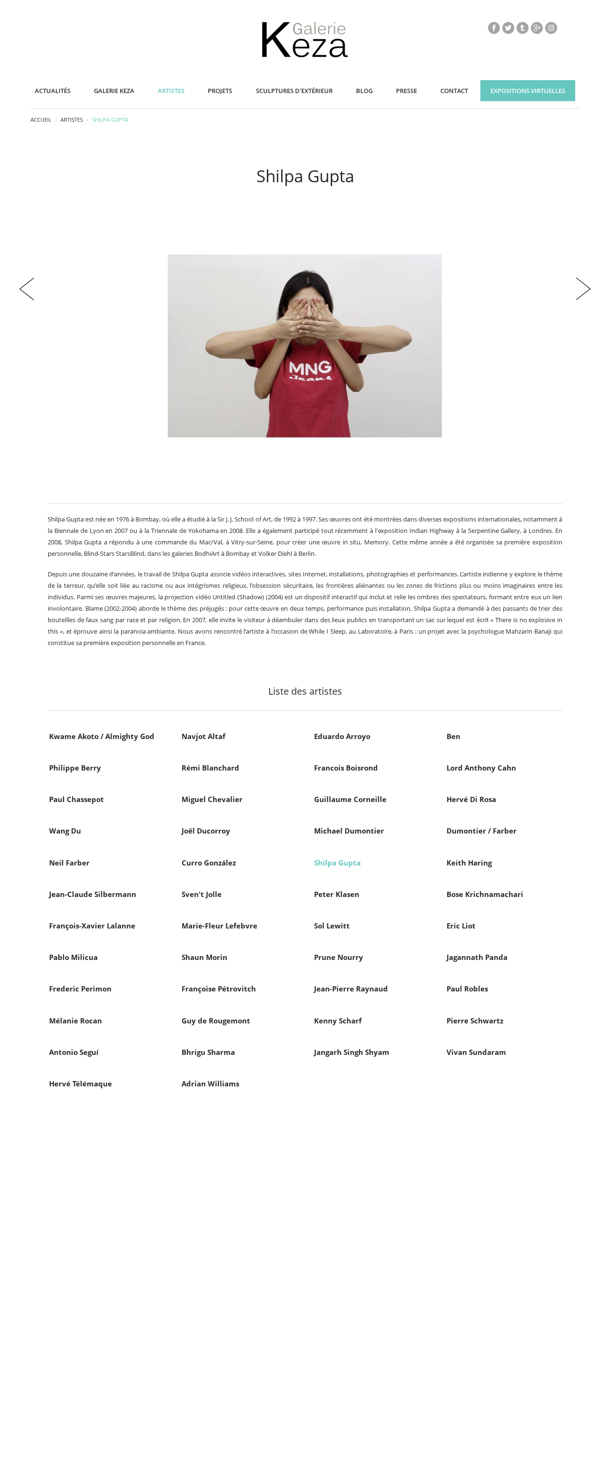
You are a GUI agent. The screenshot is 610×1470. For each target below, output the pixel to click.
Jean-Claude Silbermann (92, 894)
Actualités (53, 90)
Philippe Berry (75, 767)
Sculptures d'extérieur (294, 90)
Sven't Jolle (202, 894)
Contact (454, 90)
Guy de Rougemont (216, 1020)
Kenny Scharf (338, 1020)
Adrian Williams (210, 1083)
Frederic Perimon (80, 988)
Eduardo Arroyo (342, 736)
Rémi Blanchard (210, 767)
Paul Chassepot (76, 799)
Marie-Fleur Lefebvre (219, 925)
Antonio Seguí (74, 1052)
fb (494, 27)
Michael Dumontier (349, 830)
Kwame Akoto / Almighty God (101, 736)
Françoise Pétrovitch (219, 988)
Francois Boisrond (346, 767)
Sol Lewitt (332, 925)
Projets (220, 90)
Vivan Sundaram (476, 1052)
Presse (406, 90)
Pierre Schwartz (475, 1020)
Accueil (40, 119)
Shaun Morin (204, 957)
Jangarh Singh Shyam (351, 1052)
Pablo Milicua (73, 957)
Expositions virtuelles (527, 90)
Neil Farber (69, 862)
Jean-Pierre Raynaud (351, 988)
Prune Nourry (338, 957)
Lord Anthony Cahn (481, 767)
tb (523, 27)
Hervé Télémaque (80, 1083)
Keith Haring (469, 862)
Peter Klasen (336, 894)
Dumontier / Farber (482, 830)
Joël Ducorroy (206, 830)
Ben (453, 736)
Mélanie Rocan (75, 1020)
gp (537, 27)
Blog (364, 90)
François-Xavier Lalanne (92, 925)
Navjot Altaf (203, 736)
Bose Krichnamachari (485, 894)
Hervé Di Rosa (471, 799)
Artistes (171, 90)
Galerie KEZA (114, 90)
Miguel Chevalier (212, 799)
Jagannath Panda (477, 957)
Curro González (209, 862)
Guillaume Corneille (350, 799)
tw (508, 27)
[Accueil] (305, 55)
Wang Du (65, 830)
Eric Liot (461, 925)
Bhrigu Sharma (208, 1052)
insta (551, 27)
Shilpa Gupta (337, 862)
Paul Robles (467, 988)
